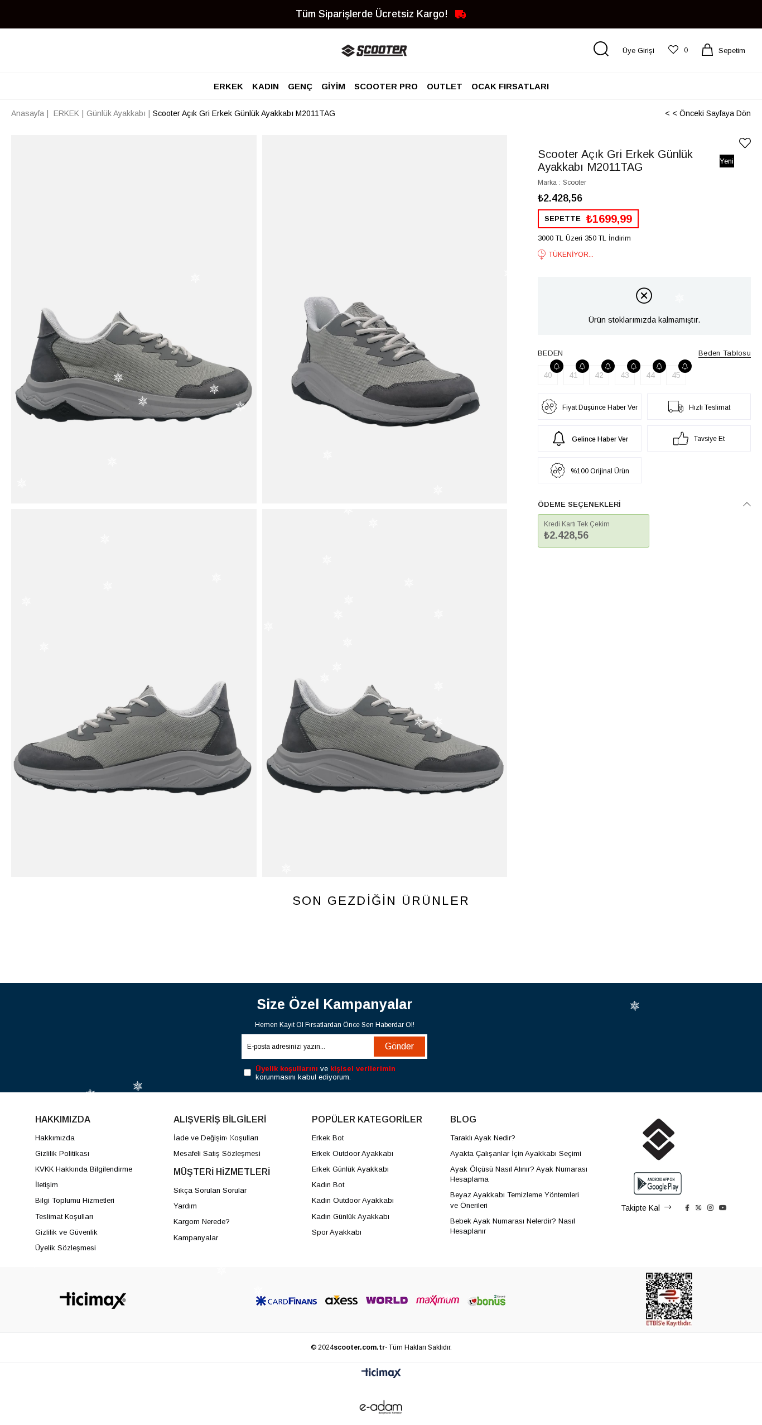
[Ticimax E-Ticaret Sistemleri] (381, 1374)
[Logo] (93, 1300)
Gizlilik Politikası (62, 1153)
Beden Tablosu (724, 353)
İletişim (46, 1185)
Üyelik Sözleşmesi (65, 1248)
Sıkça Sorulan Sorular (210, 1190)
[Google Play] (658, 1183)
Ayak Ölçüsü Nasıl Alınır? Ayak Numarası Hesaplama (518, 1174)
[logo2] (657, 1139)
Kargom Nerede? (201, 1221)
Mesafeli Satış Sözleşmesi (217, 1153)
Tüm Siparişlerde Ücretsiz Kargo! (373, 13)
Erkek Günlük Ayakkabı (350, 1169)
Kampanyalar (195, 1238)
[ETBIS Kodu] (669, 1300)
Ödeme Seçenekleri (579, 504)
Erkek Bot (328, 1138)
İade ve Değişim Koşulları (215, 1138)
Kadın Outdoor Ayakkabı (353, 1200)
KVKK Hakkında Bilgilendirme (83, 1169)
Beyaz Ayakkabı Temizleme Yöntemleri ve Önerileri (514, 1200)
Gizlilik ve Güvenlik (66, 1232)
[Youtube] (723, 1208)
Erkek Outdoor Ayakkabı (352, 1153)
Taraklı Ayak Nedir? (482, 1138)
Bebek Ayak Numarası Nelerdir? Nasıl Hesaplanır (512, 1226)
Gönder (399, 1046)
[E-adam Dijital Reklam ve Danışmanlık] (381, 1407)
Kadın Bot (328, 1185)
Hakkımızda (55, 1138)
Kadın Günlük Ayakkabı (350, 1216)
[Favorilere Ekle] (745, 143)
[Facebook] (687, 1208)
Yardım (185, 1206)
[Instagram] (710, 1208)
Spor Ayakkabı (336, 1232)
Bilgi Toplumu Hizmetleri (74, 1200)
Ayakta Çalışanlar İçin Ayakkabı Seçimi (515, 1153)
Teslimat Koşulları (64, 1216)
